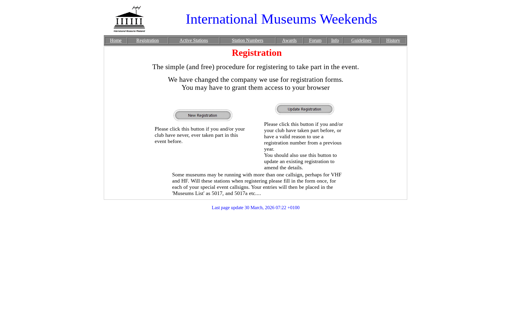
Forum (315, 40)
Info (335, 40)
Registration (147, 40)
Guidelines (361, 40)
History (393, 40)
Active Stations (194, 40)
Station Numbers (247, 40)
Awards (289, 40)
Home (116, 40)
